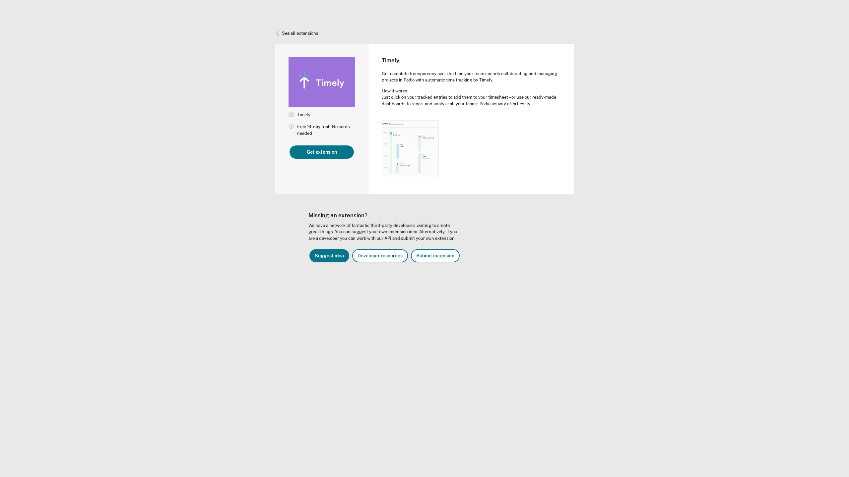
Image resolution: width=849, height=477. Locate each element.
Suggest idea (329, 255)
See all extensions (300, 33)
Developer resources (380, 255)
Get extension (322, 152)
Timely (303, 114)
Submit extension (435, 255)
